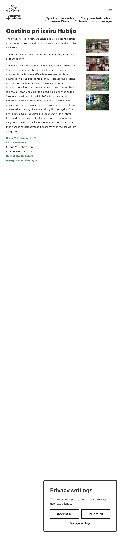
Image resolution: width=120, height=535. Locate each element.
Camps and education (96, 18)
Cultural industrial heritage (93, 21)
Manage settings (80, 523)
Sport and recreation (60, 18)
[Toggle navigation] (109, 11)
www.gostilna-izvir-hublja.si (22, 160)
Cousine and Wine (57, 21)
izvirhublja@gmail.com (19, 155)
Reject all (96, 514)
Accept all (64, 514)
